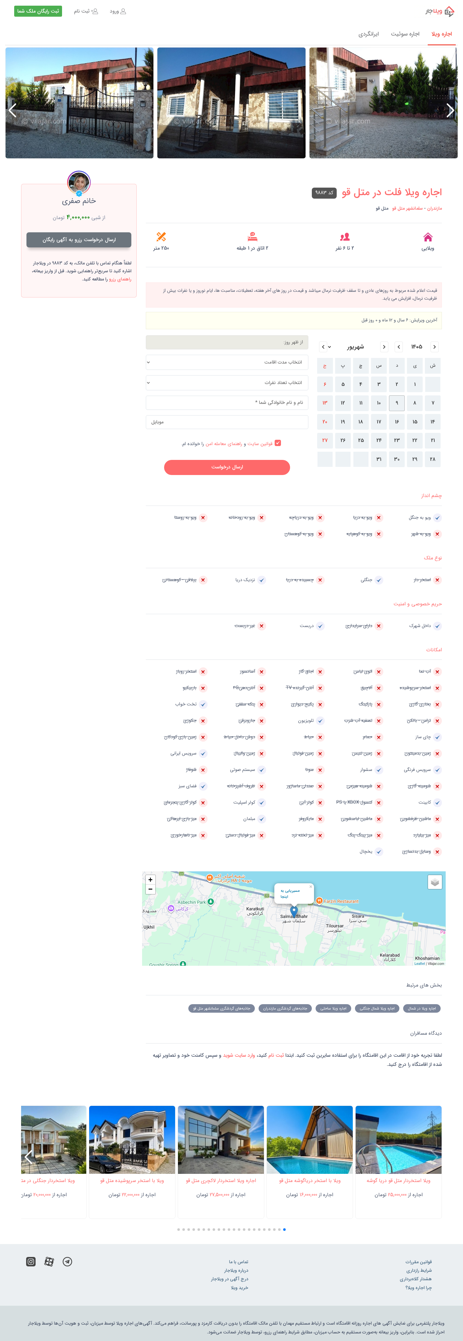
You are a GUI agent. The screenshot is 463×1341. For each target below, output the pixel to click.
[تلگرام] (67, 1263)
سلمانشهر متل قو (407, 208)
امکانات (434, 650)
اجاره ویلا (442, 34)
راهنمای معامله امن (224, 444)
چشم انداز (431, 496)
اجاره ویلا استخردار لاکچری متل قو (221, 1181)
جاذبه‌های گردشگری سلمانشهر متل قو (221, 1008)
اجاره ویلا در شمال (422, 1008)
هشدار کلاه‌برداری (416, 1279)
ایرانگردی (368, 34)
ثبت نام (81, 11)
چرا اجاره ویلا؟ (418, 1288)
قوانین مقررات (419, 1262)
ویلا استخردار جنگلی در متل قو (43, 1181)
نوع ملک (433, 558)
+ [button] (150, 880)
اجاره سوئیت (405, 34)
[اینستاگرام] (31, 1263)
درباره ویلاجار (236, 1270)
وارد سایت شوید (238, 1055)
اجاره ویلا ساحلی (333, 1008)
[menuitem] (118, 11)
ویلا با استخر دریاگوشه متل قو (310, 1181)
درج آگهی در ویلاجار (229, 1279)
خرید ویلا (239, 1288)
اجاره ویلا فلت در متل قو (392, 193)
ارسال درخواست (227, 467)
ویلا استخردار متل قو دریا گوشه (399, 1181)
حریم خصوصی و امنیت (417, 604)
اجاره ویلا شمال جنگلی (377, 1008)
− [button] (150, 889)
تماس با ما (238, 1262)
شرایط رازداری (419, 1270)
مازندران (434, 208)
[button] (12, 110)
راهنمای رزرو (120, 279)
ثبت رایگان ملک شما (38, 11)
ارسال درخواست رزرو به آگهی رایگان (79, 240)
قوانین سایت (260, 444)
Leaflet (419, 963)
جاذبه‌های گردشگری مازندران (285, 1008)
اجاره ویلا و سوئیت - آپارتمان (436, 11)
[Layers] (435, 882)
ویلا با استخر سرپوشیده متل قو (132, 1181)
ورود (114, 11)
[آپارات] (49, 1263)
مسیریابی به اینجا (290, 894)
